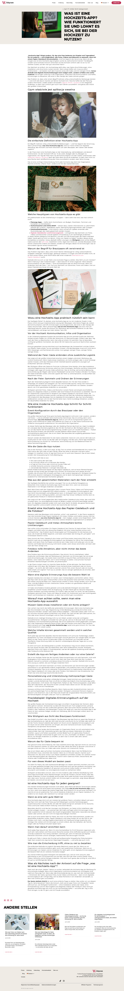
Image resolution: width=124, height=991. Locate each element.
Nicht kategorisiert (81, 9)
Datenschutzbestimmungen (49, 984)
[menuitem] (105, 2)
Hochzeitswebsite (80, 2)
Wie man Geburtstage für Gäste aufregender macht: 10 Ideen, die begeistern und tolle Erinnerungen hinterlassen (45, 934)
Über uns (90, 2)
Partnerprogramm (98, 984)
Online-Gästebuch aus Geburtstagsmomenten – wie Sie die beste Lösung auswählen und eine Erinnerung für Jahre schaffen (75, 917)
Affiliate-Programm (86, 984)
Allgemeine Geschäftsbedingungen (30, 984)
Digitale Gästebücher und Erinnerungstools (47, 233)
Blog (97, 2)
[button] (5, 900)
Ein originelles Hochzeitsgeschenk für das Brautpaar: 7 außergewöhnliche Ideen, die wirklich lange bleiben (106, 917)
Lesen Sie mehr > (9, 952)
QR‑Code (45, 242)
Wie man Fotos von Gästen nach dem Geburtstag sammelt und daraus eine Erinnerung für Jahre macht (16, 933)
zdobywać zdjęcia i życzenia (38, 157)
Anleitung (61, 2)
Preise (53, 2)
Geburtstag (69, 2)
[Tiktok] (60, 981)
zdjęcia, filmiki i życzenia (71, 82)
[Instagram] (64, 981)
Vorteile (23, 977)
